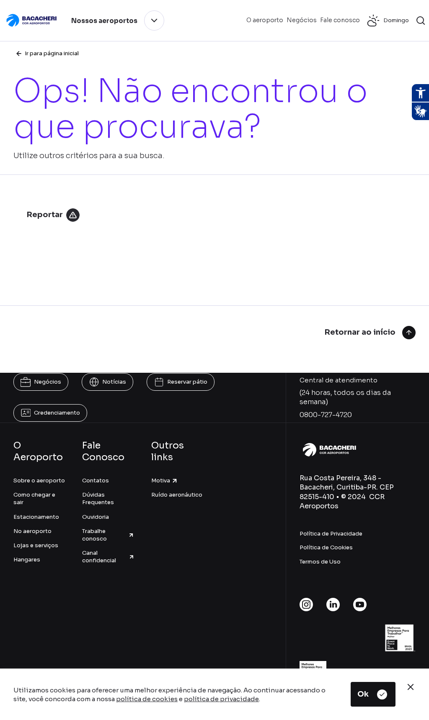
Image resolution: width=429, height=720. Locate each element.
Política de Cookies (326, 547)
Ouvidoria (95, 516)
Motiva (160, 480)
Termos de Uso (320, 561)
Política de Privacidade (331, 533)
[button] (421, 20)
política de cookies (147, 699)
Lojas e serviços (35, 545)
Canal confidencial (99, 556)
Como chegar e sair (34, 498)
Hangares (26, 559)
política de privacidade (221, 699)
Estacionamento (36, 516)
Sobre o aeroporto (39, 480)
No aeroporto (32, 531)
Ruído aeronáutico (176, 494)
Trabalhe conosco (94, 535)
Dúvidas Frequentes (98, 498)
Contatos (95, 480)
